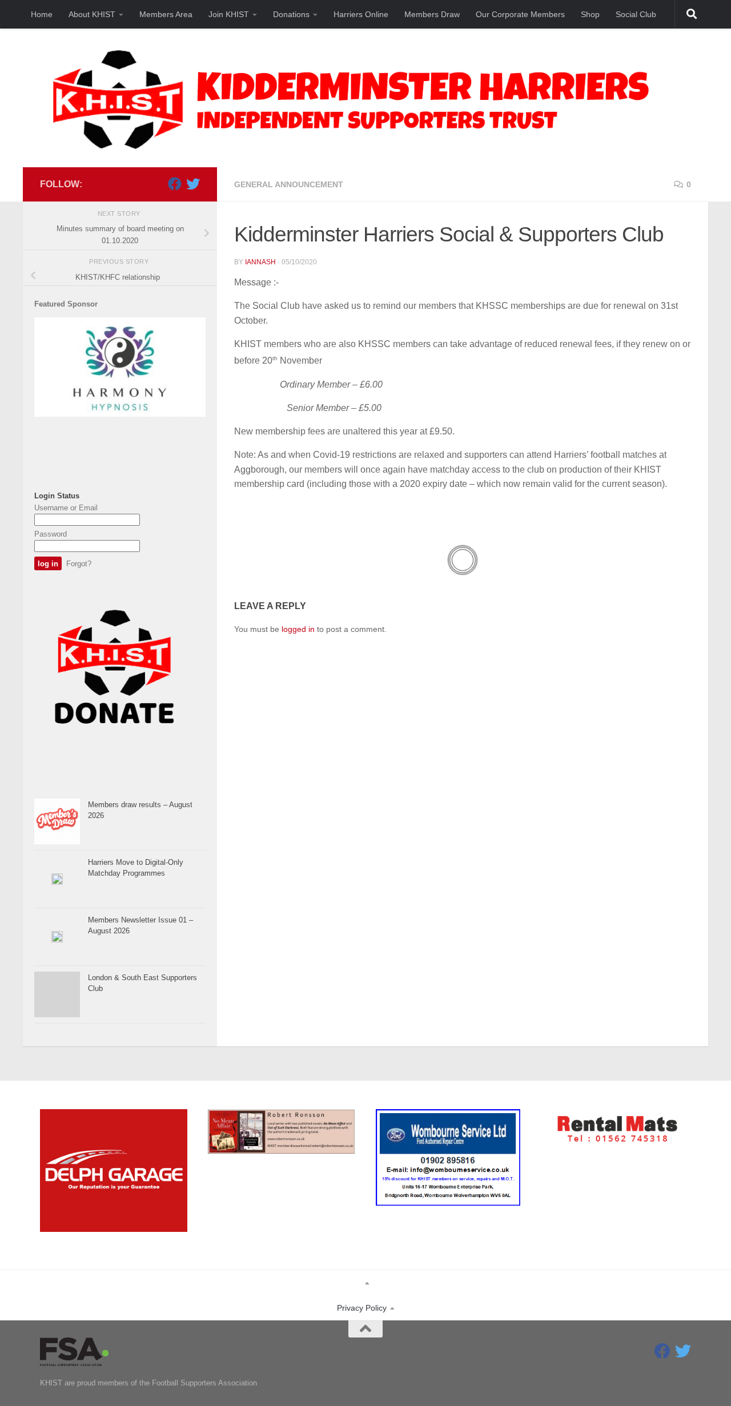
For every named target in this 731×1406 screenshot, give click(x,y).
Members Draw (432, 14)
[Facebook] (175, 184)
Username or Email (66, 507)
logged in (298, 629)
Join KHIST (228, 14)
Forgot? (78, 563)
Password (50, 534)
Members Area (165, 14)
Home (42, 14)
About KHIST (92, 14)
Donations (291, 14)
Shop (590, 14)
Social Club (636, 14)
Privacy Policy (362, 1307)
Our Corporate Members (520, 14)
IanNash (260, 262)
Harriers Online (361, 14)
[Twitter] (193, 184)
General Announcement (288, 184)
